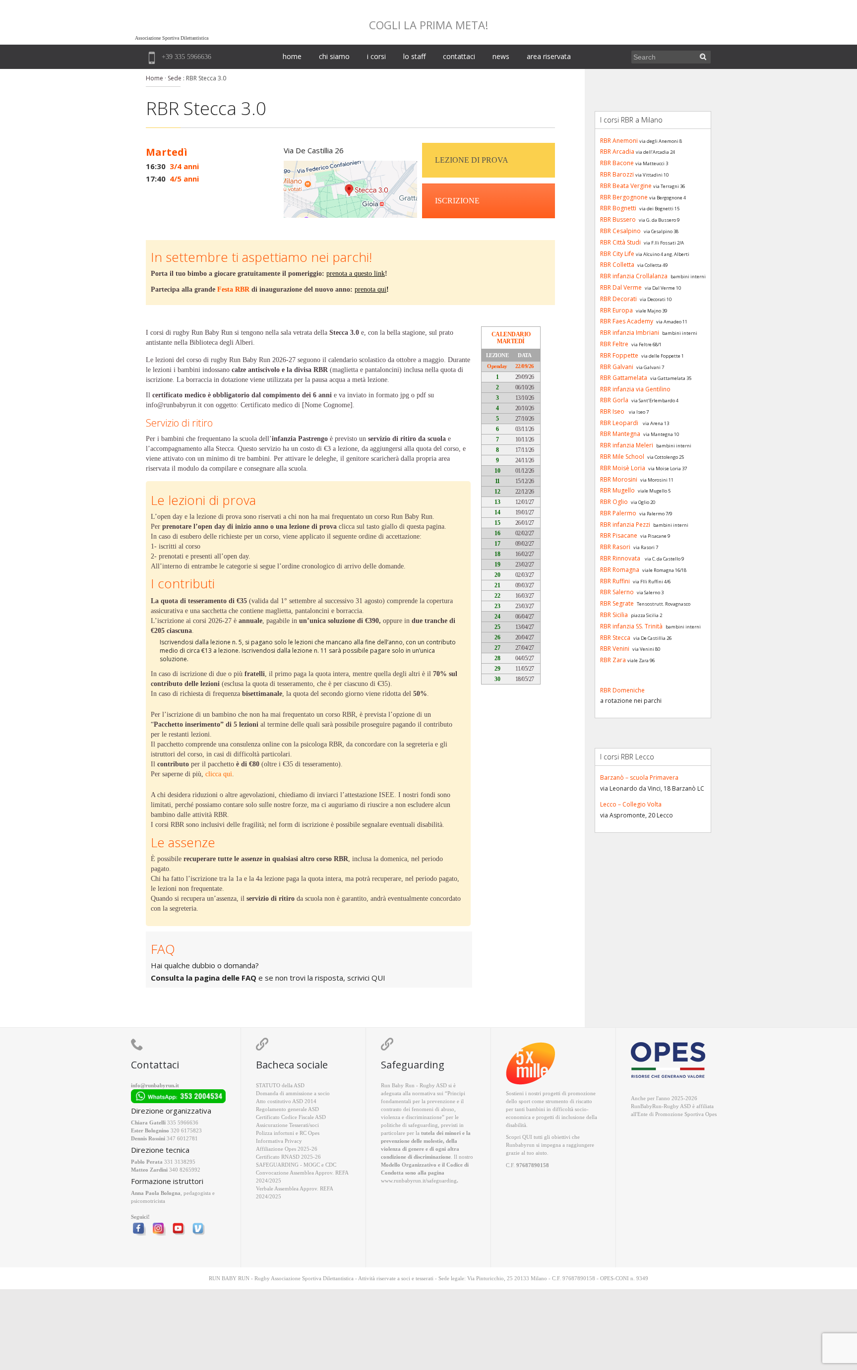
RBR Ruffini (615, 581)
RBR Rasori (615, 547)
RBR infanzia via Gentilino (635, 389)
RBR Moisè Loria (622, 468)
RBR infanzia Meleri (626, 445)
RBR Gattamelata (623, 378)
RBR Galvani (616, 367)
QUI (378, 978)
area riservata (549, 56)
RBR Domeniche (622, 690)
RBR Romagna (619, 569)
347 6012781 (182, 1138)
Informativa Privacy (279, 1141)
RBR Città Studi (620, 242)
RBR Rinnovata (620, 558)
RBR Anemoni (619, 140)
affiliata (705, 1106)
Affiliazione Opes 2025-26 (286, 1149)
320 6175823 (186, 1130)
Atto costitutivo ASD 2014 (286, 1101)
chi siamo (334, 56)
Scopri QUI (519, 1137)
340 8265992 (184, 1170)
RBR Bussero (618, 219)
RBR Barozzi (617, 174)
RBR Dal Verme (621, 287)
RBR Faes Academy (626, 321)
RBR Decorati (618, 299)
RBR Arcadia (617, 151)
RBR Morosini (618, 479)
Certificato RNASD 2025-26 (288, 1157)
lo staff (414, 56)
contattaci (459, 56)
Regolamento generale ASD (287, 1109)
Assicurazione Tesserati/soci (287, 1125)
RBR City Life (617, 253)
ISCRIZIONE (457, 200)
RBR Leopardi (619, 423)
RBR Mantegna (620, 434)
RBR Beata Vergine (626, 186)
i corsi (376, 56)
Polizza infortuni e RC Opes (287, 1133)
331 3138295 (179, 1162)
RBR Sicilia (614, 615)
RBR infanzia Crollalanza (634, 276)
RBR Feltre (614, 344)
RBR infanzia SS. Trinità (631, 626)
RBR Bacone (617, 163)
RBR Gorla (614, 400)
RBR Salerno (617, 592)
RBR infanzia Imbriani (629, 332)
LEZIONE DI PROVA (471, 160)
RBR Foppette (619, 355)
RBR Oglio (614, 502)
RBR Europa (616, 310)
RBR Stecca (615, 637)
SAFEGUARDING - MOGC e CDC (296, 1165)
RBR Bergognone (624, 197)
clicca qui (218, 774)
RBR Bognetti (618, 208)
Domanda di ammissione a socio (293, 1093)
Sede (175, 78)
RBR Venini (614, 648)
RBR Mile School (622, 456)
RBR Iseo (612, 411)
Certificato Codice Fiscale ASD (291, 1117)
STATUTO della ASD (280, 1085)
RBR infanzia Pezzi (625, 524)
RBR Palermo (618, 513)
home (292, 56)
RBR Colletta (617, 264)
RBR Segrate (617, 603)
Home (154, 78)
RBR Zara (613, 660)
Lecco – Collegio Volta (631, 804)
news (500, 56)
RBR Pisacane (618, 535)
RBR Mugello (617, 490)
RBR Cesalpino (620, 231)
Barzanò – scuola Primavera (639, 777)
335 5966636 (182, 1122)
